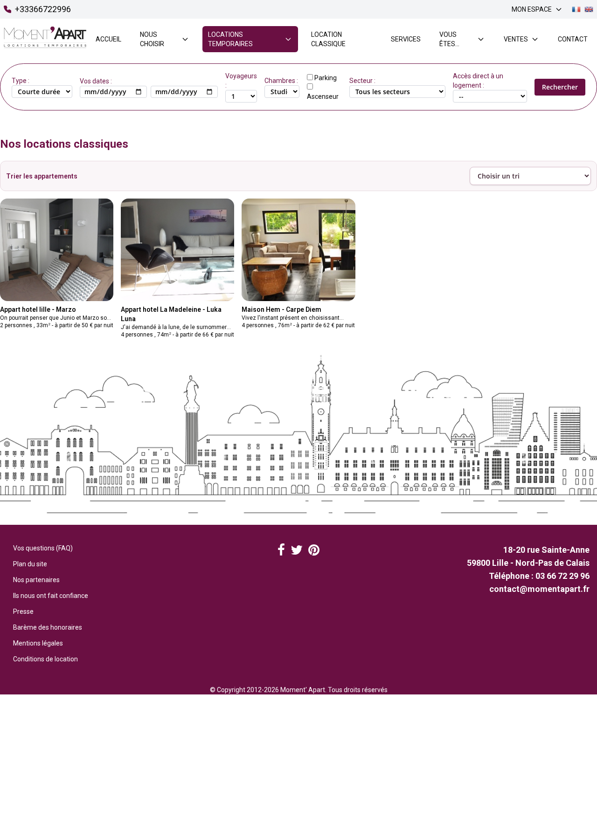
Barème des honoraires (47, 627)
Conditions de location (45, 659)
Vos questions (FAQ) (43, 548)
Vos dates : (96, 81)
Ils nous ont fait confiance (50, 595)
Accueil (108, 39)
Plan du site (30, 564)
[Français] (576, 9)
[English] (588, 9)
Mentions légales (38, 643)
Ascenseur (323, 96)
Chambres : (281, 80)
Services (406, 39)
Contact (573, 39)
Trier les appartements (41, 176)
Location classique (328, 39)
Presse (23, 611)
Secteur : (362, 80)
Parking (325, 78)
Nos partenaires (36, 580)
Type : (20, 80)
